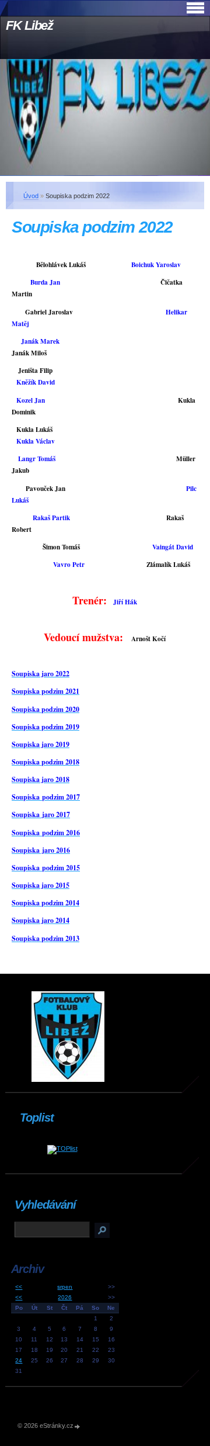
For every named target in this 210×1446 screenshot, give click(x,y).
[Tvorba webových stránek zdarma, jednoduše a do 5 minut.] (78, 1426)
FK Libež (29, 25)
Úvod (30, 195)
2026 (65, 1297)
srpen (64, 1287)
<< (18, 1287)
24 (18, 1360)
